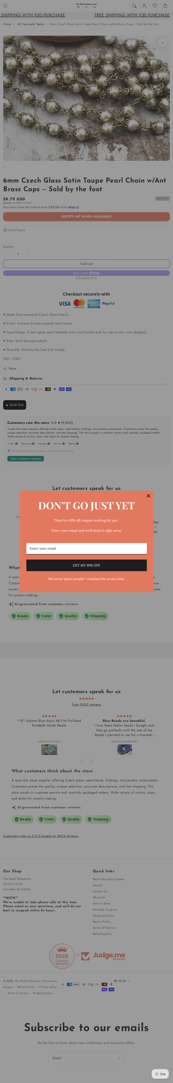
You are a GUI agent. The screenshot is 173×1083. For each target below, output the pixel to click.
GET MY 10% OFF (86, 565)
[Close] (148, 496)
